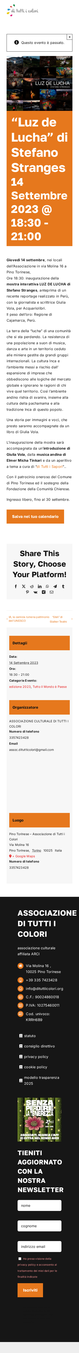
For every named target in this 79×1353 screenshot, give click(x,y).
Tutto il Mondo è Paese (50, 686)
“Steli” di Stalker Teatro (58, 619)
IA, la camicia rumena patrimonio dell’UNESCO (29, 618)
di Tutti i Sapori (50, 466)
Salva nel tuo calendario (35, 516)
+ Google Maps (23, 856)
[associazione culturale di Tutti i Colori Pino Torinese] (22, 6)
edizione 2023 (20, 686)
